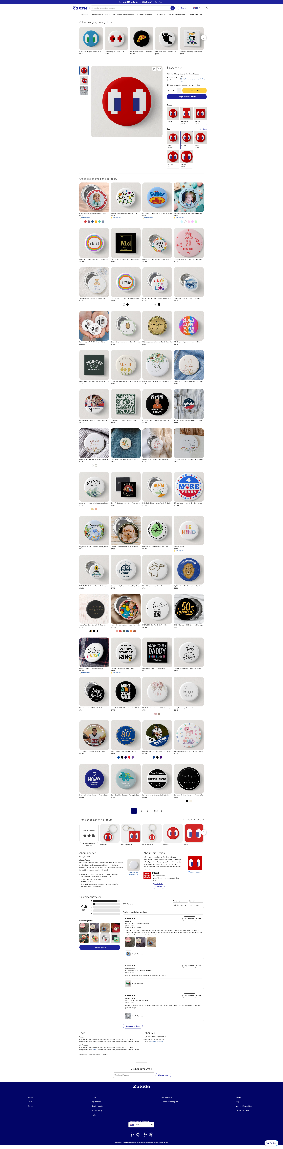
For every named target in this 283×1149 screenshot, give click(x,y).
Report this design (194, 872)
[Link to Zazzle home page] (81, 8)
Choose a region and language (139, 1121)
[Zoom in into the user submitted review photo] (84, 928)
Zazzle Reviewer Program (133, 927)
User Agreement (153, 1142)
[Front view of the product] (127, 101)
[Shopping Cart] (207, 8)
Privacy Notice (163, 1142)
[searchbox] (132, 8)
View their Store (157, 883)
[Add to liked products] (159, 69)
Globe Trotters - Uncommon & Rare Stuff (193, 80)
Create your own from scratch (133, 873)
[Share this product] (154, 69)
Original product (137, 954)
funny (95, 1050)
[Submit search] (172, 8)
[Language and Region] (197, 8)
